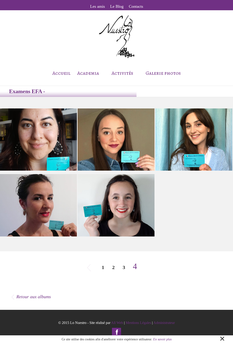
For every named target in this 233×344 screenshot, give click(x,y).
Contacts (136, 6)
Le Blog (117, 6)
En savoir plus (162, 339)
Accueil (61, 73)
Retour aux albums (33, 296)
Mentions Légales (138, 323)
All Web (117, 323)
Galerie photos (163, 73)
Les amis (97, 6)
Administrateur (164, 323)
